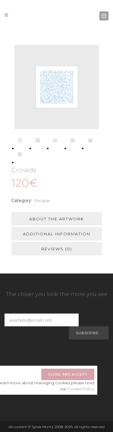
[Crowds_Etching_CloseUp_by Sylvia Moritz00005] (90, 141)
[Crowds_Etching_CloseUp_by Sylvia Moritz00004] (73, 141)
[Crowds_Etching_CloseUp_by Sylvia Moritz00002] (38, 141)
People (42, 200)
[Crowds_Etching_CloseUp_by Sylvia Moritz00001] (20, 155)
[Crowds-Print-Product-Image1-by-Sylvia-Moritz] (56, 87)
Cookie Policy (80, 388)
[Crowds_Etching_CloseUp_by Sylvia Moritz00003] (55, 141)
